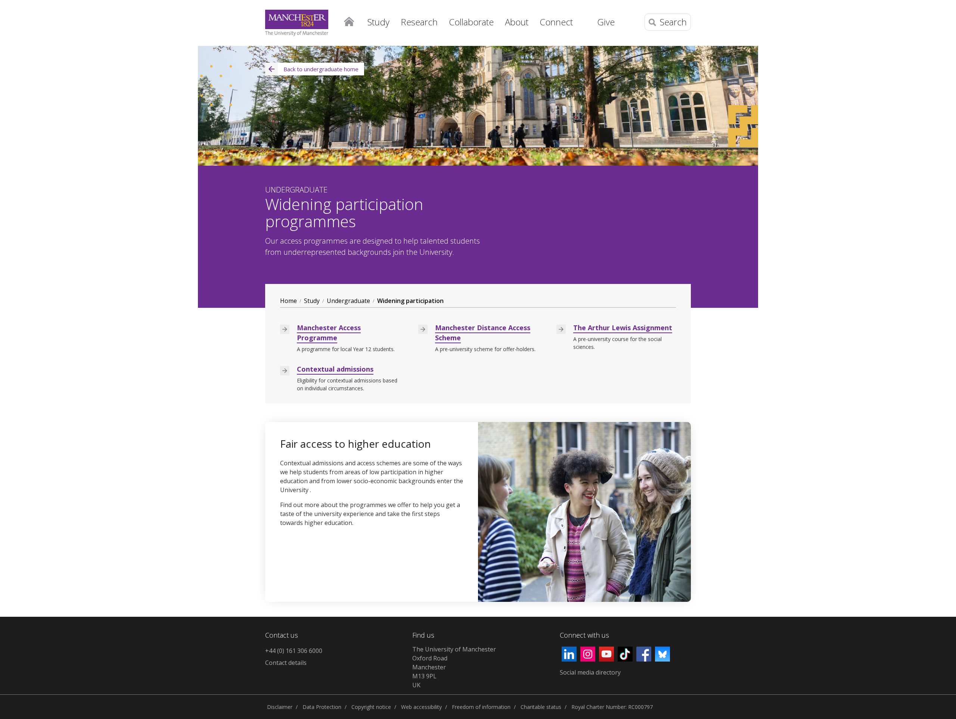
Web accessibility (421, 706)
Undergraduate (348, 301)
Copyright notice (371, 706)
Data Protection (321, 706)
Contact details (286, 663)
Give (606, 22)
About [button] (516, 22)
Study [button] (378, 22)
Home (348, 20)
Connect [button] (556, 22)
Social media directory (590, 672)
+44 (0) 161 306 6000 (293, 651)
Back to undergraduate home (320, 69)
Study (312, 301)
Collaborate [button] (471, 22)
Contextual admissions (335, 369)
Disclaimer (279, 706)
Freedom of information (481, 706)
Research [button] (419, 22)
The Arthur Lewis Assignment (622, 327)
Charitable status (541, 706)
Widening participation (410, 301)
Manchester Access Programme (329, 332)
